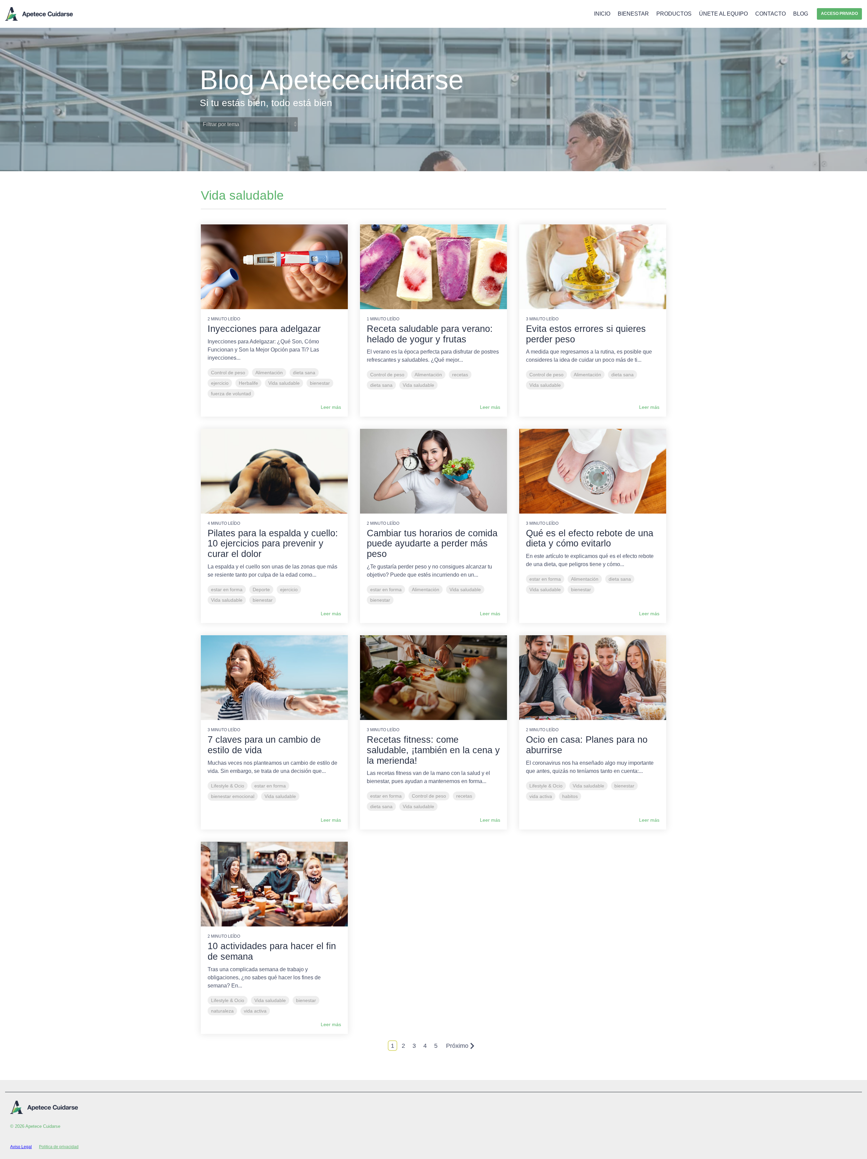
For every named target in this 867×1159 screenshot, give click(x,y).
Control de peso (228, 372)
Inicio (602, 14)
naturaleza (222, 1011)
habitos (570, 796)
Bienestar (633, 14)
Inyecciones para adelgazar (264, 329)
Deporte (261, 589)
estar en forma (226, 589)
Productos (674, 14)
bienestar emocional (232, 796)
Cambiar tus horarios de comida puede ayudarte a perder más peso (432, 543)
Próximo (457, 1045)
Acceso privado (839, 13)
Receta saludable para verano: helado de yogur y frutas (430, 334)
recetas (460, 374)
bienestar (320, 383)
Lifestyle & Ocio (227, 785)
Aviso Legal (21, 1146)
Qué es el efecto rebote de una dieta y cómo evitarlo (589, 538)
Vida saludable (284, 383)
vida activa (540, 796)
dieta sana (304, 372)
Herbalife (248, 383)
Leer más (331, 407)
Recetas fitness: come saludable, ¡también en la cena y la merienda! (433, 750)
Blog (800, 14)
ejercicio (220, 383)
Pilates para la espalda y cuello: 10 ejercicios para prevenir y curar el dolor (273, 543)
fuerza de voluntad (231, 393)
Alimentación (269, 372)
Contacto (770, 14)
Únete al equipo (723, 14)
